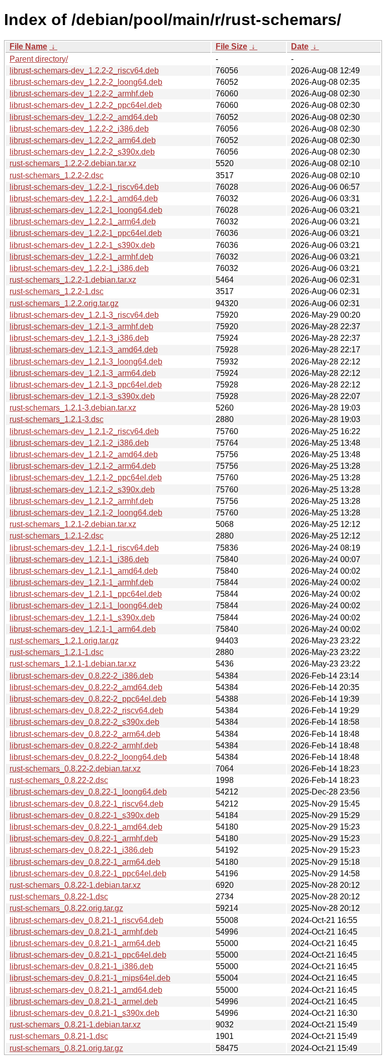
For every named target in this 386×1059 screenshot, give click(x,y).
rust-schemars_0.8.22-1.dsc (59, 896)
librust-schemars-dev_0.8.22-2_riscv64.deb (86, 710)
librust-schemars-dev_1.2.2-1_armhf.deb (81, 256)
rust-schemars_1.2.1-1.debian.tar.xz (73, 663)
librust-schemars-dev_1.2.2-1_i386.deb (79, 268)
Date (300, 46)
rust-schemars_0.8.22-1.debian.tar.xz (75, 885)
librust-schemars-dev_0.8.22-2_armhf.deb (84, 745)
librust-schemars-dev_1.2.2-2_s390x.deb (82, 152)
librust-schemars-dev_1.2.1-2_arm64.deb (83, 466)
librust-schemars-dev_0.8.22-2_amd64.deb (86, 687)
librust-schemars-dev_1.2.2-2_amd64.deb (84, 117)
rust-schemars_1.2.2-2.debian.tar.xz (73, 163)
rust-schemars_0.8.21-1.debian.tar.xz (75, 1024)
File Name (28, 46)
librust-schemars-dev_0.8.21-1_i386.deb (81, 966)
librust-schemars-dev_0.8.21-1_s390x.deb (84, 1013)
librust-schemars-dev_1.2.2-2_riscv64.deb (84, 70)
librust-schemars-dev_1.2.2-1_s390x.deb (82, 245)
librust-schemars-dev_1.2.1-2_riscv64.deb (84, 431)
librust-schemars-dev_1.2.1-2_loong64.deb (86, 512)
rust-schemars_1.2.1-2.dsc (57, 536)
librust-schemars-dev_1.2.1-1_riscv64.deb (84, 548)
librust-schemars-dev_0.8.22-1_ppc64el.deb (88, 873)
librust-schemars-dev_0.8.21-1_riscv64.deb (86, 920)
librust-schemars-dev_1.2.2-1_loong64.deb (86, 210)
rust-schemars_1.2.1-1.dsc (57, 652)
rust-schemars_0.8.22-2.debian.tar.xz (75, 768)
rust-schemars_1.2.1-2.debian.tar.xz (73, 524)
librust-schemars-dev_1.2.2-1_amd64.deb (84, 198)
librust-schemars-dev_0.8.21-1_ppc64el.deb (88, 955)
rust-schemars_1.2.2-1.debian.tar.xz (73, 280)
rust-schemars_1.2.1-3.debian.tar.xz (73, 408)
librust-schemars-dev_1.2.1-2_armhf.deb (81, 501)
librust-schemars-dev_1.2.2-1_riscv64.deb (84, 187)
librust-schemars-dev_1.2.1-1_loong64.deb (86, 605)
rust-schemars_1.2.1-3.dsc (57, 419)
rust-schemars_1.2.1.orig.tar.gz (64, 640)
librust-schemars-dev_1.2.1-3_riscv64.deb (84, 315)
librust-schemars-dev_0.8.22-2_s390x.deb (84, 722)
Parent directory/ (39, 59)
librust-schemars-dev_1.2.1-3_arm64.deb (83, 373)
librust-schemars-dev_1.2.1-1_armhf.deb (81, 582)
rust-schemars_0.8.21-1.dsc (59, 1036)
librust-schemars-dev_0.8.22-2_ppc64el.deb (88, 699)
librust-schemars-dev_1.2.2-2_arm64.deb (83, 140)
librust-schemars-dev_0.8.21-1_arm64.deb (85, 943)
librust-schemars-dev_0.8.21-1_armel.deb (84, 1001)
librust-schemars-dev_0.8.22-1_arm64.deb (85, 862)
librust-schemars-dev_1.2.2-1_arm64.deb (83, 221)
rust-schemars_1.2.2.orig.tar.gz (64, 303)
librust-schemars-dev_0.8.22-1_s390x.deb (84, 815)
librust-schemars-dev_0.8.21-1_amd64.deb (86, 990)
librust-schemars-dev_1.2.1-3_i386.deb (79, 338)
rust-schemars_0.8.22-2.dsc (59, 780)
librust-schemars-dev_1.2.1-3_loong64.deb (86, 361)
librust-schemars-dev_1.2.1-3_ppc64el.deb (86, 384)
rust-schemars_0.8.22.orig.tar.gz (66, 908)
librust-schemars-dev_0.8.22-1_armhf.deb (84, 838)
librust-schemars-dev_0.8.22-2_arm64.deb (85, 734)
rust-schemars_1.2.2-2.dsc (57, 175)
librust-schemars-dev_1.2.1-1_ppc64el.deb (86, 594)
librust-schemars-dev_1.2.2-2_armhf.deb (81, 93)
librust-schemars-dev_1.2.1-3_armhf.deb (81, 326)
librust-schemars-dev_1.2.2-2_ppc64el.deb (86, 105)
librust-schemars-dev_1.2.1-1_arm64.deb (83, 629)
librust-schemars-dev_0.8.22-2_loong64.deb (88, 757)
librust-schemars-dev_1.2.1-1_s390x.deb (82, 617)
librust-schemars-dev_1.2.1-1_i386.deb (79, 559)
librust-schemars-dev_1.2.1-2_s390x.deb (82, 489)
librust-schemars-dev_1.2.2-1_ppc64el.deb (86, 233)
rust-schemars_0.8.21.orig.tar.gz (66, 1048)
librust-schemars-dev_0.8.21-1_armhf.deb (84, 932)
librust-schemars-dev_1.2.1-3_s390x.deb (82, 396)
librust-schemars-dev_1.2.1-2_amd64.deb (84, 454)
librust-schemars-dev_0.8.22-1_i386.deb (81, 850)
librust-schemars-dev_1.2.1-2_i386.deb (79, 443)
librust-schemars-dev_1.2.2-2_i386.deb (79, 128)
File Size (231, 46)
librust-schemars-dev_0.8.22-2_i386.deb (81, 676)
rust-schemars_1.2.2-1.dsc (57, 291)
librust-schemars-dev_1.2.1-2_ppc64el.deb (86, 477)
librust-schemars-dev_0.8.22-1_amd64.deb (86, 827)
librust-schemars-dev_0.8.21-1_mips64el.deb (90, 978)
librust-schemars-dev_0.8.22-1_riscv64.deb (86, 804)
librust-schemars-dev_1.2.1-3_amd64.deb (84, 349)
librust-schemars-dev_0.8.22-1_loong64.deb (88, 791)
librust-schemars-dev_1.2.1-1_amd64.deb (84, 571)
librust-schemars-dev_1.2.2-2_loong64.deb (86, 82)
